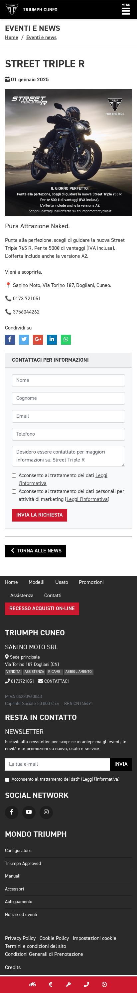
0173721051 (22, 681)
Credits (13, 967)
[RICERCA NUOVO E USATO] (32, 984)
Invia (121, 764)
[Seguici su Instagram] (46, 812)
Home (11, 37)
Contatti (53, 596)
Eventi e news (41, 37)
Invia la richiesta (39, 515)
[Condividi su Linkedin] (52, 340)
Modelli (37, 582)
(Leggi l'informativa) (100, 779)
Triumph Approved (23, 863)
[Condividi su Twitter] (24, 340)
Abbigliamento (18, 901)
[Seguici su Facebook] (11, 812)
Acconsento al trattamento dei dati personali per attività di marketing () (71, 495)
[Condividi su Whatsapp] (66, 340)
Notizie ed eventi (21, 914)
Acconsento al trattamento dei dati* (46, 779)
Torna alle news (39, 551)
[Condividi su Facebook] (10, 340)
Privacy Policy (20, 938)
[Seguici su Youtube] (29, 812)
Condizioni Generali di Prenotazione (44, 954)
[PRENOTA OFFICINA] (68, 984)
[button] (126, 9)
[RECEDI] (104, 984)
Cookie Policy (54, 938)
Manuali (12, 876)
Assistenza (22, 596)
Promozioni (91, 582)
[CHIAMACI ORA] (86, 984)
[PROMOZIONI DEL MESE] (50, 984)
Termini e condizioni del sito (35, 946)
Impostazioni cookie (94, 938)
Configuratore (18, 850)
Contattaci (56, 681)
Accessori (14, 889)
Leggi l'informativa (87, 499)
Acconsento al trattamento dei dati (63, 479)
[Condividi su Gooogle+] (38, 340)
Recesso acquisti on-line (42, 608)
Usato (61, 582)
